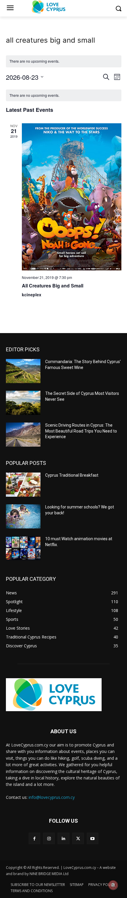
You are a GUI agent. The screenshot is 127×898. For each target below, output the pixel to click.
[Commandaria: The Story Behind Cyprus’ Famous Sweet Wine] (23, 371)
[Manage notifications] (113, 885)
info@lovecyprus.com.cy (52, 797)
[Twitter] (78, 838)
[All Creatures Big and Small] (71, 196)
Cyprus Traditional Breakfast (71, 475)
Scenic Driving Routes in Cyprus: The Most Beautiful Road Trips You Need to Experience (81, 431)
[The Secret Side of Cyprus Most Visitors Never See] (23, 403)
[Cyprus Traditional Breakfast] (23, 485)
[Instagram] (49, 838)
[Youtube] (92, 838)
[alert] (63, 95)
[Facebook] (34, 838)
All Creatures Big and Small (52, 285)
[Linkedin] (63, 838)
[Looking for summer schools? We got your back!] (23, 516)
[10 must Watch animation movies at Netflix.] (23, 548)
